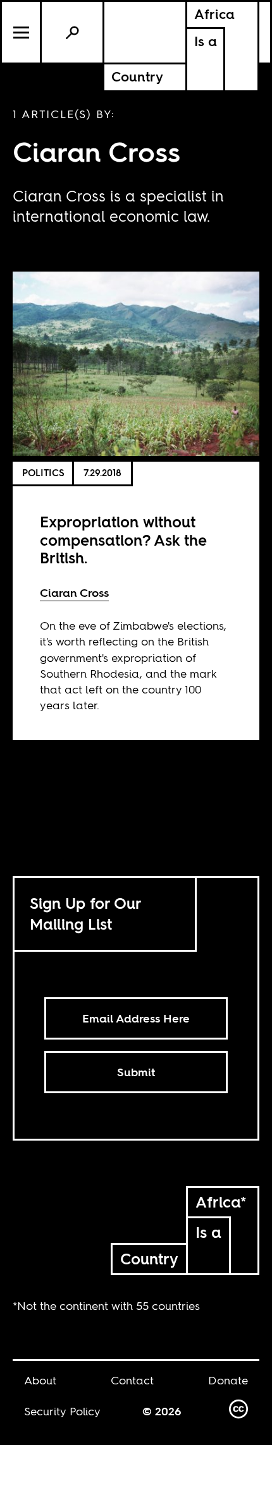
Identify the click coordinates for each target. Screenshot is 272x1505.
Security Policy (62, 1411)
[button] (22, 32)
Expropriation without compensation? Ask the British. (123, 540)
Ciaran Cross (74, 593)
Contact (132, 1380)
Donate (228, 1380)
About (40, 1380)
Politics (43, 472)
